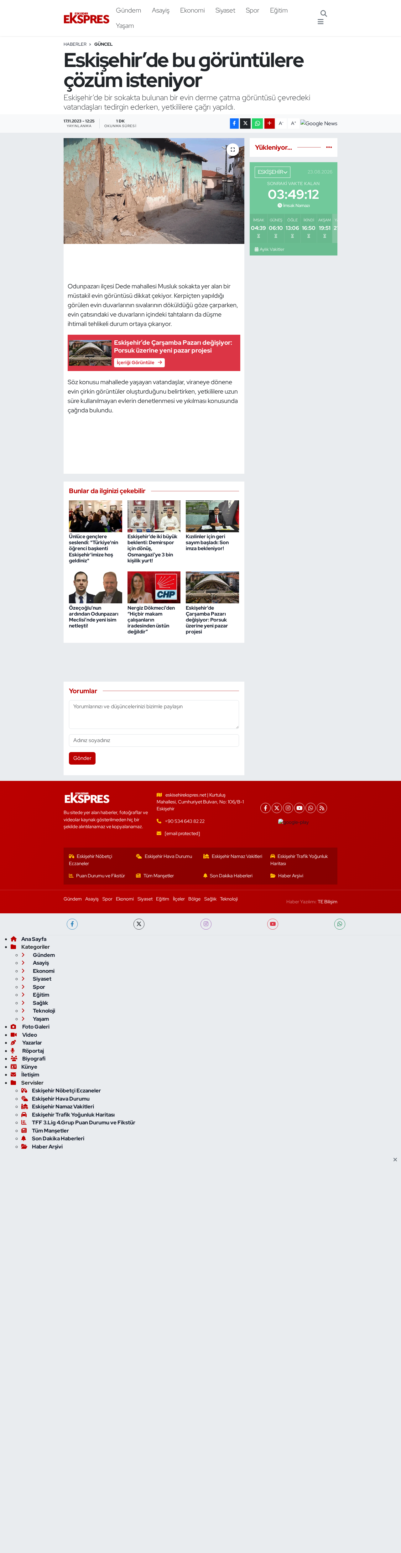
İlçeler (179, 899)
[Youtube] (299, 808)
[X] (277, 808)
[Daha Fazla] (269, 123)
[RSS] (322, 808)
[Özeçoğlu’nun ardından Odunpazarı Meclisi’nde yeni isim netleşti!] (95, 587)
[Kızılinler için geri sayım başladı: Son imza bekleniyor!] (212, 515)
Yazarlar (31, 1042)
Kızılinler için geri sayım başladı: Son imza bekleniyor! (207, 542)
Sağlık (210, 899)
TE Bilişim (327, 902)
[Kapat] (397, 1160)
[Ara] (323, 14)
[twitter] (138, 924)
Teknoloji (229, 899)
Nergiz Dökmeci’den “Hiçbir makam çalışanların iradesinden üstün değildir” (151, 620)
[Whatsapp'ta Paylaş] (257, 123)
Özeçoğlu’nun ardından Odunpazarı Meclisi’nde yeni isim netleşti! (93, 617)
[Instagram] (288, 808)
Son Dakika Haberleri (231, 876)
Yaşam (125, 25)
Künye (29, 1066)
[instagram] (205, 924)
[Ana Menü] (321, 22)
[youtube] (272, 924)
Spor (252, 10)
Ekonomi (192, 10)
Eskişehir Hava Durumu (168, 856)
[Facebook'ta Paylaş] (234, 123)
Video (29, 1034)
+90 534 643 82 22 (185, 821)
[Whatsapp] (310, 808)
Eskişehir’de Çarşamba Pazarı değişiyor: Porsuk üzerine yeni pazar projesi (207, 620)
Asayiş (160, 10)
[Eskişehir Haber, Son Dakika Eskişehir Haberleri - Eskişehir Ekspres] (87, 18)
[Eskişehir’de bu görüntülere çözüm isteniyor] (154, 191)
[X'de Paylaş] (245, 123)
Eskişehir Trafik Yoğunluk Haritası (299, 859)
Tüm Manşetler (158, 876)
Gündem (128, 10)
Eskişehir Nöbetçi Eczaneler (90, 859)
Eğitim (279, 10)
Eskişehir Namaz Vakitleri (237, 856)
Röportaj (32, 1050)
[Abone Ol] (318, 123)
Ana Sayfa (33, 939)
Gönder (82, 758)
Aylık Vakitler (272, 249)
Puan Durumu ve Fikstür (100, 876)
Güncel (103, 44)
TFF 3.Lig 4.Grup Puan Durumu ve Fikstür (83, 1122)
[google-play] (293, 822)
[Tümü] (329, 147)
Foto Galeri (35, 1026)
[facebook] (72, 924)
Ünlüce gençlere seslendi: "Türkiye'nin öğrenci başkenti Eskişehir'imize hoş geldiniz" (93, 548)
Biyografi (33, 1058)
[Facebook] (265, 808)
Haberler (75, 44)
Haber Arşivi (290, 876)
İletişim (30, 1074)
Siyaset (225, 10)
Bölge (194, 899)
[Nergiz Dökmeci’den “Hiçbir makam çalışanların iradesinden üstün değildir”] (154, 587)
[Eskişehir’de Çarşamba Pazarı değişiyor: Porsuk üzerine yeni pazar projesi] (212, 587)
